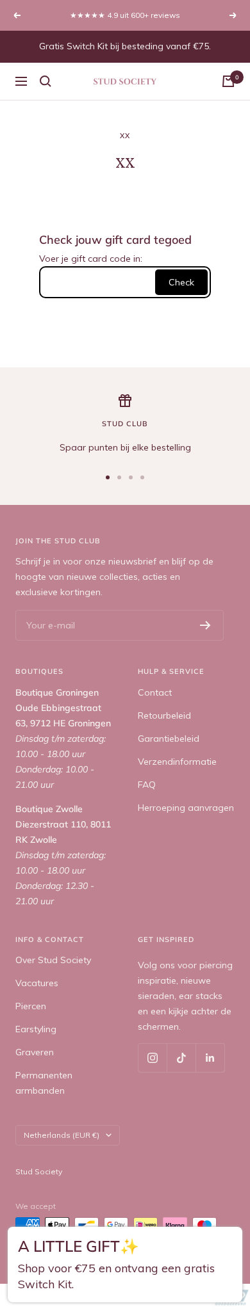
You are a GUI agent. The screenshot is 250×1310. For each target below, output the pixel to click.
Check (181, 282)
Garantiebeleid (168, 738)
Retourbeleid (164, 715)
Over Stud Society (53, 960)
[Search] (45, 81)
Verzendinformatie (177, 761)
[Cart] (228, 81)
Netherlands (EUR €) (61, 1135)
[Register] (205, 625)
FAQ (147, 784)
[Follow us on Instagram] (152, 1057)
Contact (155, 692)
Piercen (30, 1006)
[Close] (228, 1243)
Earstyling (35, 1029)
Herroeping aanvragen (186, 807)
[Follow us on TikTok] (181, 1057)
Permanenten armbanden (43, 1082)
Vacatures (36, 983)
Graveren (34, 1052)
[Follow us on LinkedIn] (210, 1057)
